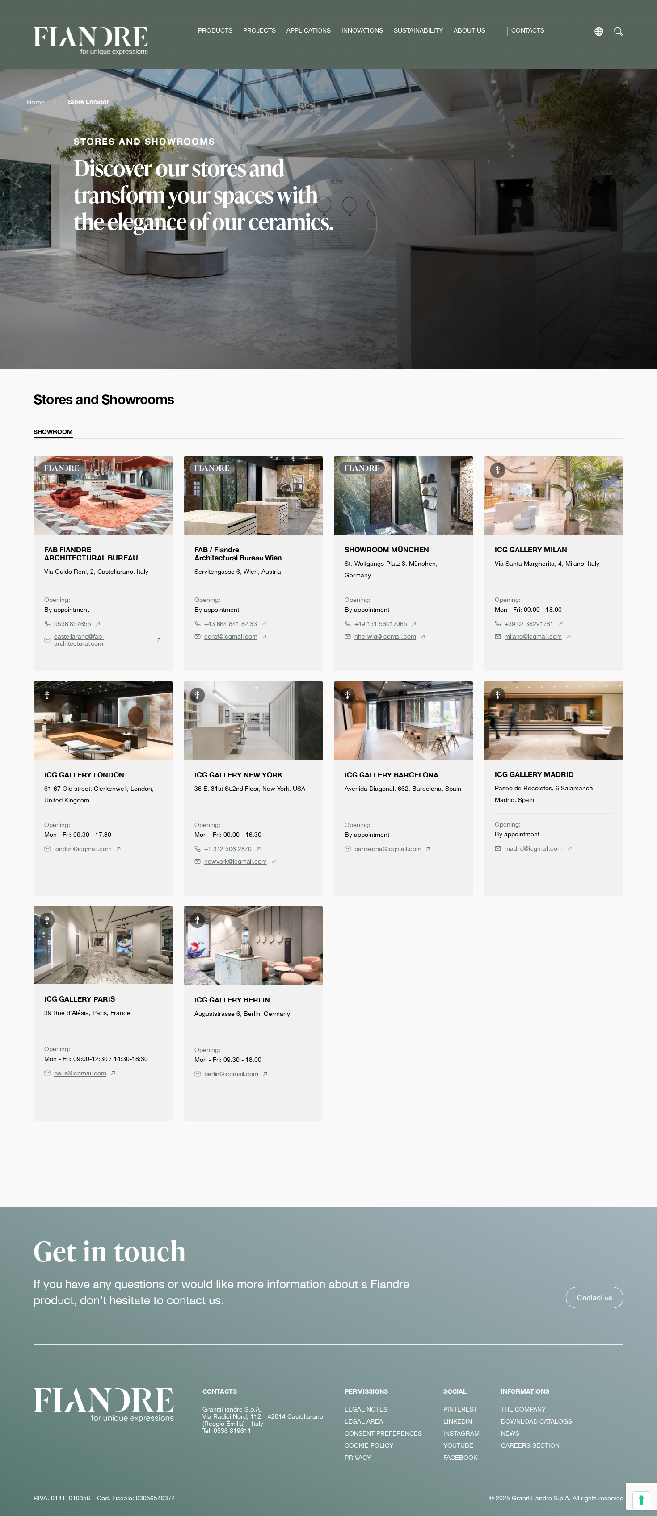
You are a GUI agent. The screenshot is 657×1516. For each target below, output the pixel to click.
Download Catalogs (536, 1421)
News (510, 1433)
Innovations (362, 30)
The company (523, 1409)
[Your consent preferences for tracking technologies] (641, 1500)
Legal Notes (366, 1409)
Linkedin (457, 1421)
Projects (259, 30)
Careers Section (530, 1445)
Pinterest (460, 1409)
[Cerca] (618, 31)
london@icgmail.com (83, 848)
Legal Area (364, 1421)
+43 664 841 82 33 (230, 623)
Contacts (527, 30)
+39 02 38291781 (529, 623)
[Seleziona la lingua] (598, 31)
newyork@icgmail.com (235, 861)
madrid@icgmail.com (534, 848)
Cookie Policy (369, 1445)
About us (469, 30)
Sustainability (418, 30)
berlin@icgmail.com (231, 1073)
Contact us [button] (594, 1297)
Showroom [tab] (53, 431)
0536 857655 (72, 623)
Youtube (458, 1445)
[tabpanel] (328, 788)
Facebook (460, 1457)
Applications (308, 30)
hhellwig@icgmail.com (385, 636)
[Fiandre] (91, 41)
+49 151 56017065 (380, 623)
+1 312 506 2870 (228, 848)
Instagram (461, 1433)
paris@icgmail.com (80, 1073)
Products (215, 30)
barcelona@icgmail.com (387, 848)
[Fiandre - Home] (104, 1405)
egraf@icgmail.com (230, 636)
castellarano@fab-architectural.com (79, 640)
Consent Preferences (383, 1433)
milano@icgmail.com (533, 636)
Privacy (358, 1457)
